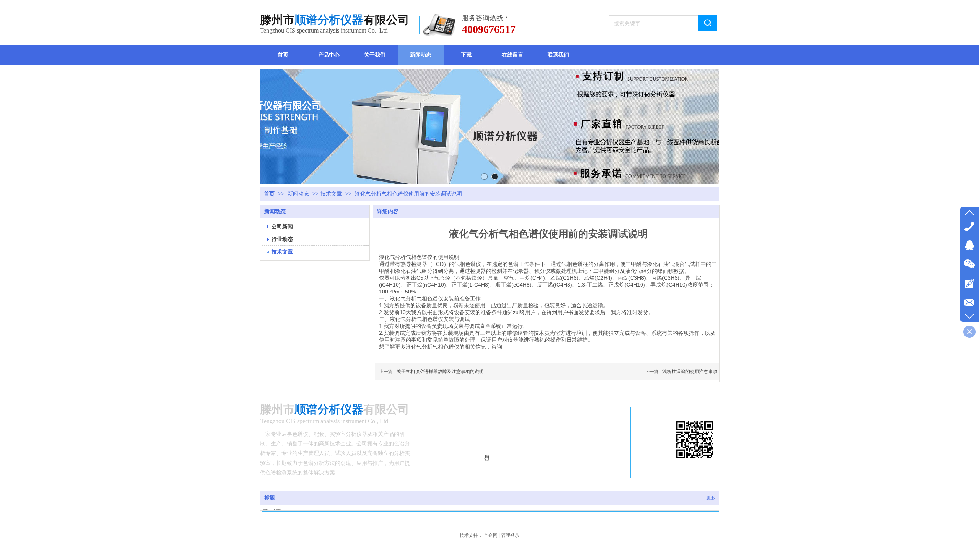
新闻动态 (299, 194)
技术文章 (331, 194)
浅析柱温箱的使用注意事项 (689, 371)
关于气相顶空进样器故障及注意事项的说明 (440, 371)
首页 (269, 194)
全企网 (491, 535)
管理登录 (510, 535)
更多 (711, 498)
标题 (269, 497)
